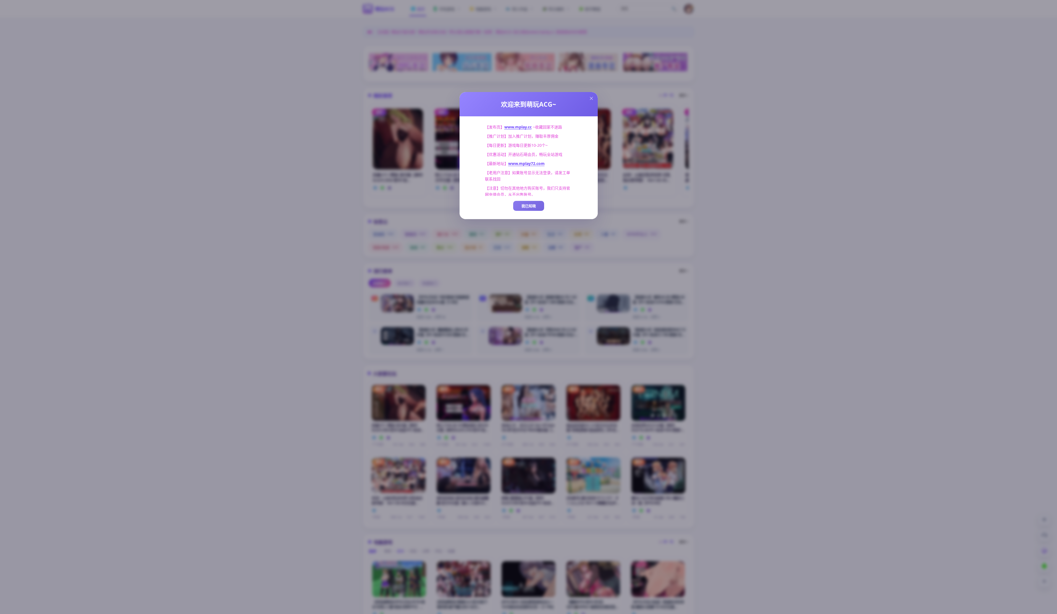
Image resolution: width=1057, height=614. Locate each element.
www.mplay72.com (526, 163)
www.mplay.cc (518, 127)
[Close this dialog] (591, 98)
